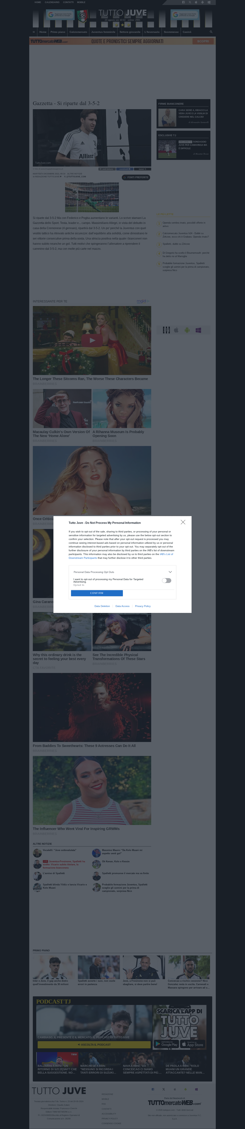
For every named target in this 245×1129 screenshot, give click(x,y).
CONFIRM (96, 593)
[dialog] (122, 564)
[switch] (166, 580)
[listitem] (122, 572)
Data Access (122, 606)
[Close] (184, 523)
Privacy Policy (143, 606)
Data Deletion (102, 606)
